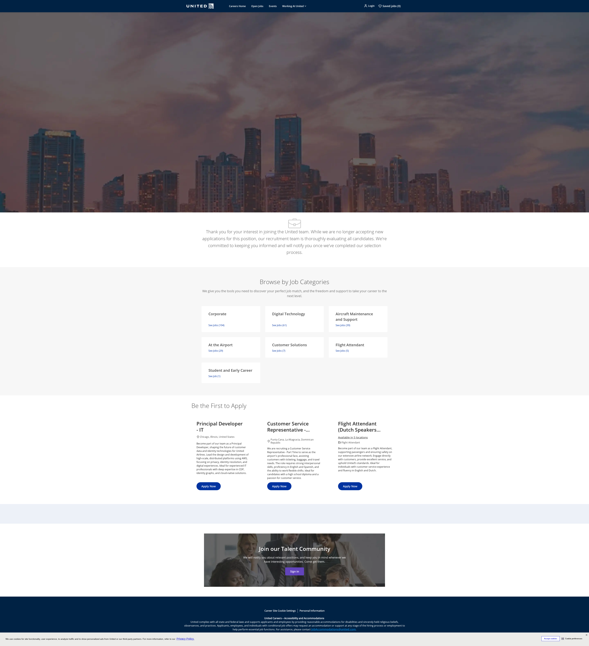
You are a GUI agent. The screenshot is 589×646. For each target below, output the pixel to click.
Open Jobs (257, 6)
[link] (294, 571)
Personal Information (312, 610)
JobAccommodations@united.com (333, 629)
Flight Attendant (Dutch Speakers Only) (357, 427)
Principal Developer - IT (219, 427)
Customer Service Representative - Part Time (288, 427)
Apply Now (208, 486)
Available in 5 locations (353, 438)
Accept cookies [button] (550, 638)
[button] (572, 638)
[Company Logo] (200, 6)
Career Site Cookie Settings (280, 610)
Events (273, 6)
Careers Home (237, 6)
